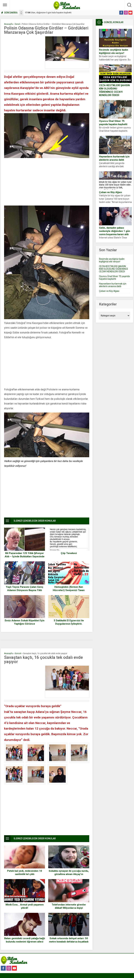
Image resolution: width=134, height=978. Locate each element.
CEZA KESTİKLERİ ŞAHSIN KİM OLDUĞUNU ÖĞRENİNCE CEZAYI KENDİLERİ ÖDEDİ (114, 90)
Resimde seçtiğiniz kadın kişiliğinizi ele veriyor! (113, 51)
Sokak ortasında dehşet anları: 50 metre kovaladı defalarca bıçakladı (68, 940)
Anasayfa (8, 24)
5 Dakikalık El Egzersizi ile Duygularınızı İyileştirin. (69, 622)
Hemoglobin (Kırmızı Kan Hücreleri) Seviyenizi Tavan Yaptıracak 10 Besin (69, 590)
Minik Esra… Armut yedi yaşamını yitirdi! (25, 906)
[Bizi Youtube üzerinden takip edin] (130, 13)
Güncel (18, 653)
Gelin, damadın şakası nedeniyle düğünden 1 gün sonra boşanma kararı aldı (114, 231)
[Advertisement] (23, 52)
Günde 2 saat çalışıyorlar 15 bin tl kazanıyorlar (49, 12)
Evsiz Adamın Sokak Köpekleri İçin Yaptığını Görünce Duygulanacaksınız (24, 624)
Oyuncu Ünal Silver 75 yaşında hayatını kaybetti (113, 123)
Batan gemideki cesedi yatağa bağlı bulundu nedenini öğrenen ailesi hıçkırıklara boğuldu (24, 941)
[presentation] (21, 12)
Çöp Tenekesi (69, 553)
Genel (17, 24)
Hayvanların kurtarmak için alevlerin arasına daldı (114, 158)
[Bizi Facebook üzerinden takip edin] (121, 13)
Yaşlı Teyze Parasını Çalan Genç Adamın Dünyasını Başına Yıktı (24, 588)
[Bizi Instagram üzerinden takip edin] (126, 13)
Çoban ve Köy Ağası (110, 192)
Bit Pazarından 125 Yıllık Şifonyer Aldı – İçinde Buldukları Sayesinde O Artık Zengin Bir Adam (24, 556)
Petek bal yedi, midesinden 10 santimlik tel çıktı (24, 872)
